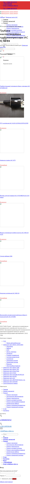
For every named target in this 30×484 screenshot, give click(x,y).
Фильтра (9, 364)
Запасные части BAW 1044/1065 (13, 345)
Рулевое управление (12, 355)
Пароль (2, 476)
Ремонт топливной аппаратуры (15, 405)
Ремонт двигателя (11, 25)
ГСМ (4, 341)
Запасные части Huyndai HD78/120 (13, 375)
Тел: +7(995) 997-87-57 (10, 2)
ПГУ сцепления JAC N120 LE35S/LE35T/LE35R (14, 123)
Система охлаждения (12, 357)
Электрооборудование (13, 366)
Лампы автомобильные (13, 343)
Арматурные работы (12, 403)
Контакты (6, 410)
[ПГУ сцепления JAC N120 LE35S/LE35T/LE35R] (12, 117)
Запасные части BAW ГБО (11, 369)
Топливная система (12, 360)
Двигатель (9, 346)
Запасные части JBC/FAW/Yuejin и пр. (14, 380)
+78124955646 (7, 4)
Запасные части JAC (12, 17)
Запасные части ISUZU (10, 376)
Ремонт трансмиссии (12, 28)
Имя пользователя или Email (9, 471)
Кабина (8, 348)
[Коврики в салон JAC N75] (12, 152)
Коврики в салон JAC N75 (8, 160)
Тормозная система (12, 362)
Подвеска (9, 353)
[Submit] (3, 436)
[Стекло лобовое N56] (12, 248)
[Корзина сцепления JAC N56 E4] (12, 285)
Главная (5, 19)
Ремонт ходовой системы (14, 30)
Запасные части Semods (10, 382)
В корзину (3, 93)
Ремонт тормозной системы (14, 407)
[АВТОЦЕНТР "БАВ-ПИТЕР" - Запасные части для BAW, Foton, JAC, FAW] (9, 12)
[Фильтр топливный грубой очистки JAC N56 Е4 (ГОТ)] (12, 227)
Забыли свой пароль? (6, 482)
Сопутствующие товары (10, 383)
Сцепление (9, 359)
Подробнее (3, 165)
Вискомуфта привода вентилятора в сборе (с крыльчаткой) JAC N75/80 (13, 316)
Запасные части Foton (9, 373)
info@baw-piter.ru (7, 431)
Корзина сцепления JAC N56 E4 (9, 293)
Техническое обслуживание (14, 396)
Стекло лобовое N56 (6, 256)
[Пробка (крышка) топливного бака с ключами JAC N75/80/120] (12, 80)
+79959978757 (6, 420)
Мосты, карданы (11, 352)
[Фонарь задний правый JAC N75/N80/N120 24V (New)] (12, 189)
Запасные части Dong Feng (11, 371)
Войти (14, 478)
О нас (4, 409)
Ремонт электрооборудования (15, 32)
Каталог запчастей (9, 21)
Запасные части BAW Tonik (11, 367)
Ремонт (5, 23)
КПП (7, 350)
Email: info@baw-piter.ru (10, 5)
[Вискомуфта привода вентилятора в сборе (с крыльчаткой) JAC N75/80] (12, 307)
